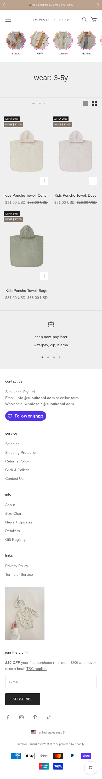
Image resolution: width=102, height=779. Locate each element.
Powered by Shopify (71, 744)
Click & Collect (17, 470)
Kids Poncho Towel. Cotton (26, 195)
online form (69, 398)
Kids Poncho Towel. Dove (76, 195)
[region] (51, 334)
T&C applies (36, 668)
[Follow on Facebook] (7, 717)
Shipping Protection (21, 452)
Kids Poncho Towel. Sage (26, 290)
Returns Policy (17, 461)
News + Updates (18, 522)
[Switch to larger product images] (85, 103)
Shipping (12, 444)
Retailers (12, 531)
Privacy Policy (16, 566)
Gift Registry (15, 539)
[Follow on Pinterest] (35, 717)
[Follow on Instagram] (21, 717)
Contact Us (14, 478)
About (10, 505)
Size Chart (13, 513)
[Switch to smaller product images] (94, 103)
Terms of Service (19, 574)
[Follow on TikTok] (48, 717)
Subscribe (23, 699)
